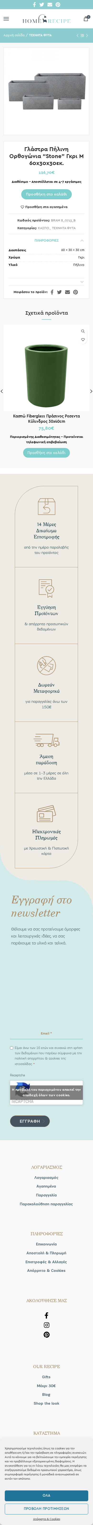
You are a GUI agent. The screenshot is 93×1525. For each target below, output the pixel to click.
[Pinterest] (58, 4)
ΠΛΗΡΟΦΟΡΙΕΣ (47, 240)
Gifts (46, 1377)
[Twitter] (42, 4)
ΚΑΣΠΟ (43, 228)
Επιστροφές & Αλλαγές (46, 1262)
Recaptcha (17, 1075)
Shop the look (46, 1403)
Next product (87, 35)
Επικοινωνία (46, 1244)
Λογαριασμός (46, 1177)
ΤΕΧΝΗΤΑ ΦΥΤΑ (40, 35)
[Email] (50, 4)
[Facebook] (34, 4)
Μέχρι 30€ (46, 1386)
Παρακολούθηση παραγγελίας (46, 1204)
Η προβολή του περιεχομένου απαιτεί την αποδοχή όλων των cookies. (46, 1092)
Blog (46, 1394)
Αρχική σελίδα (14, 35)
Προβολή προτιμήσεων (46, 1509)
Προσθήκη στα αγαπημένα (46, 207)
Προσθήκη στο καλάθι (46, 194)
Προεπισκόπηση (83, 331)
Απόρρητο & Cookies (46, 1519)
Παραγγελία (46, 1195)
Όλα (47, 1495)
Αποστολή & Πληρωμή (46, 1253)
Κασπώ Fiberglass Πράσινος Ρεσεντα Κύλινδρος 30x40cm (46, 418)
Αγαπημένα (46, 1186)
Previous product (77, 35)
